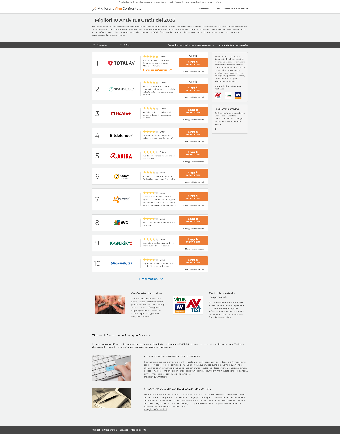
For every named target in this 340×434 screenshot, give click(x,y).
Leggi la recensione (193, 63)
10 (97, 263)
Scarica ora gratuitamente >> (157, 70)
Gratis (193, 55)
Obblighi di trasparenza (104, 430)
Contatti (124, 430)
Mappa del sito (138, 430)
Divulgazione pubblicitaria (210, 2)
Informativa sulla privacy (236, 9)
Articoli (216, 9)
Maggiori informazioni (155, 377)
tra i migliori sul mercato (235, 45)
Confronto (204, 9)
